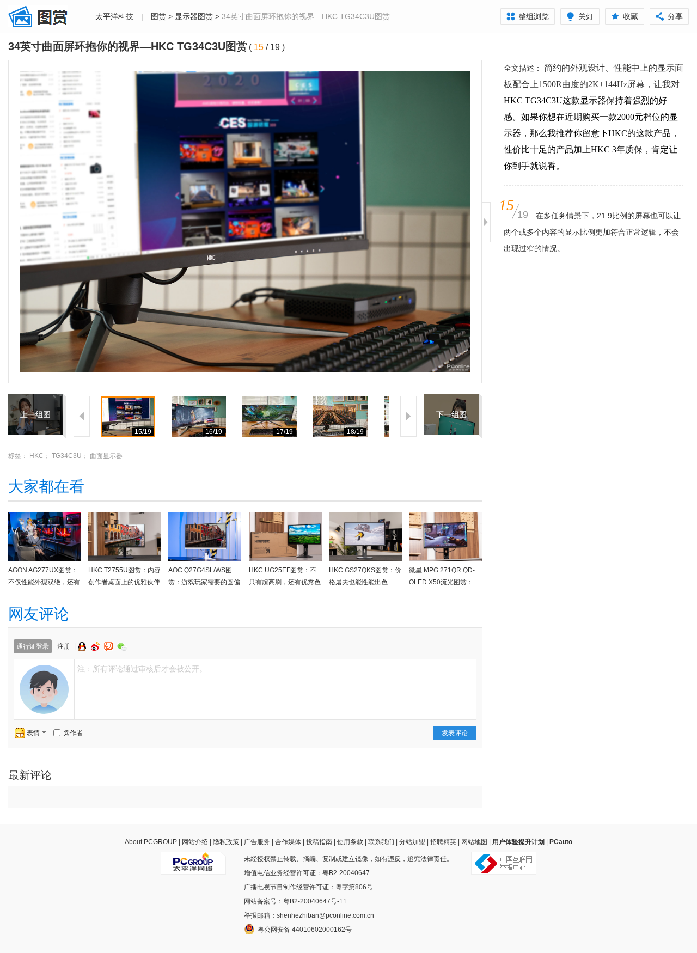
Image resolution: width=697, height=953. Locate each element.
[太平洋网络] (193, 859)
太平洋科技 (114, 16)
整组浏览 (533, 16)
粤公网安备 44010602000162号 (305, 929)
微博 (96, 646)
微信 (122, 647)
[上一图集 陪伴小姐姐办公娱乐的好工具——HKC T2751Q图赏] (35, 401)
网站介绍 (195, 842)
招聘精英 (443, 842)
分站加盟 (412, 842)
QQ (83, 646)
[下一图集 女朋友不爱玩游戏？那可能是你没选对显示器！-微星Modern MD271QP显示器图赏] (451, 401)
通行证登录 (32, 646)
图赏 (158, 16)
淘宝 (109, 646)
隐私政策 (226, 842)
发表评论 (455, 733)
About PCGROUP (151, 842)
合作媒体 (288, 842)
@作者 (73, 733)
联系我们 (381, 842)
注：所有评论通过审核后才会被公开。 (142, 668)
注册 (63, 646)
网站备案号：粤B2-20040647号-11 (295, 901)
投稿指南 (319, 842)
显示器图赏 (194, 16)
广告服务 (257, 842)
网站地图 (474, 842)
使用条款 (350, 842)
